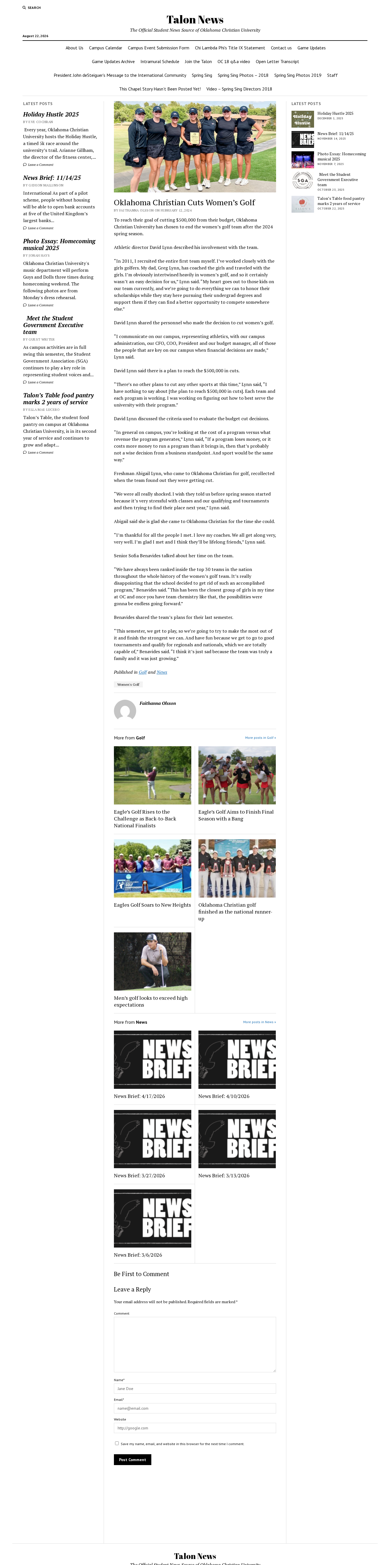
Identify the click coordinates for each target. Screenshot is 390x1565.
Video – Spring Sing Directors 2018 (239, 89)
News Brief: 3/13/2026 (224, 1175)
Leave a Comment (40, 164)
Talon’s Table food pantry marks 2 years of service (58, 398)
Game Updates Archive (113, 61)
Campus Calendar (105, 48)
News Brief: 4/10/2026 (224, 1096)
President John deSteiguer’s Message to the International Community (120, 75)
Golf (143, 672)
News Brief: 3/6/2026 (138, 1254)
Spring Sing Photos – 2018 (243, 75)
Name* (119, 1380)
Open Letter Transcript (277, 61)
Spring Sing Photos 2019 (297, 75)
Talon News (195, 19)
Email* (119, 1399)
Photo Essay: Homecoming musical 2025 (59, 244)
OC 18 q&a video (234, 61)
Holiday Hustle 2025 (51, 114)
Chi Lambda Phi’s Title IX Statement (230, 48)
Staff (332, 75)
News (162, 672)
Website (120, 1419)
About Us (74, 48)
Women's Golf (128, 684)
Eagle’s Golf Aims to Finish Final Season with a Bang (236, 815)
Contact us (281, 48)
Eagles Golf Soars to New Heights (152, 904)
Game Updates (311, 48)
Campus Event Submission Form (158, 48)
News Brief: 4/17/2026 (139, 1096)
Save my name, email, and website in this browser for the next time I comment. (182, 1444)
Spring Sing (202, 75)
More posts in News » (259, 1022)
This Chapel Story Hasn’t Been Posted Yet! (160, 89)
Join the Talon (198, 61)
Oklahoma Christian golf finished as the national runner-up (235, 911)
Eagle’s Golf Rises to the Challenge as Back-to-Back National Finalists (145, 818)
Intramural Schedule (159, 61)
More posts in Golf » (260, 737)
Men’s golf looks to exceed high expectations (151, 1001)
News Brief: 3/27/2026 (139, 1175)
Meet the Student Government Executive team (53, 325)
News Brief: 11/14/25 (52, 177)
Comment (121, 1313)
